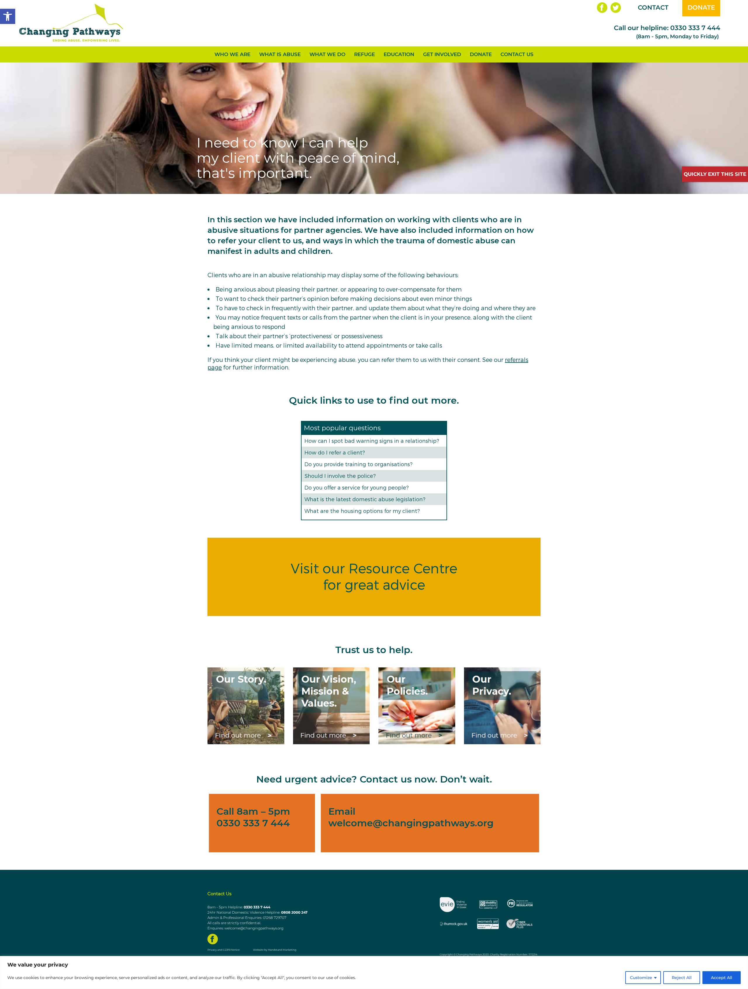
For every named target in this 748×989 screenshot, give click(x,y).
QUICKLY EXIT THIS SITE (715, 174)
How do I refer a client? (334, 452)
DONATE (701, 7)
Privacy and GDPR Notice (223, 949)
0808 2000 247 (294, 912)
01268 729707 (274, 917)
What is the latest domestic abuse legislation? (364, 499)
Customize (641, 977)
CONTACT (653, 7)
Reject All (682, 977)
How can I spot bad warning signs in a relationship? (371, 441)
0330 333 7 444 (695, 28)
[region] (374, 972)
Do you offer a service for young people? (356, 487)
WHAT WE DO (327, 54)
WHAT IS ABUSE (280, 54)
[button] (7, 16)
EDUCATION (399, 54)
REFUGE (364, 54)
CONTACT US (517, 54)
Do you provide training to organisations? (358, 464)
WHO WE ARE (232, 54)
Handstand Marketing (282, 949)
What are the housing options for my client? (362, 511)
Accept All (721, 977)
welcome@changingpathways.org (411, 823)
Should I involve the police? (340, 476)
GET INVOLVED (442, 54)
